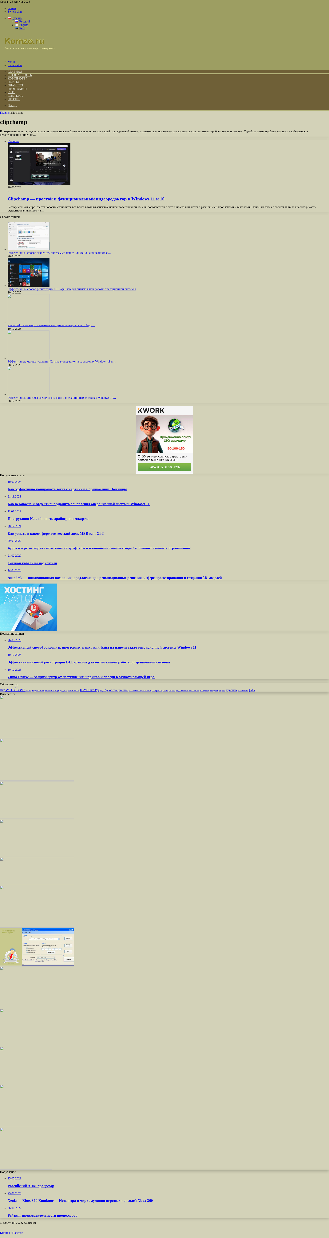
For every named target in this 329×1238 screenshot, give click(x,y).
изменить (73, 690)
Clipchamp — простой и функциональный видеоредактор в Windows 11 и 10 (86, 198)
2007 (2, 690)
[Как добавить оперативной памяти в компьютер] (37, 855)
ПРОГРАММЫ (17, 88)
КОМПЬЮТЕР (17, 78)
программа (193, 690)
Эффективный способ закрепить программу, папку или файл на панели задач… (59, 252)
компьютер (89, 689)
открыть (157, 690)
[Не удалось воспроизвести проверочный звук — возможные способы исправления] (37, 1007)
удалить (231, 690)
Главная (5, 112)
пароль (172, 690)
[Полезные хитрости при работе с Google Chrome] (37, 1083)
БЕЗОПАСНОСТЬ (20, 75)
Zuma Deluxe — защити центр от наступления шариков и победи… (51, 325)
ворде (58, 690)
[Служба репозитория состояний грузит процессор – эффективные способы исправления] (37, 779)
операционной (118, 690)
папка (165, 690)
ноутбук (104, 690)
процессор (204, 690)
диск (64, 690)
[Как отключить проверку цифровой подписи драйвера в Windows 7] (37, 1045)
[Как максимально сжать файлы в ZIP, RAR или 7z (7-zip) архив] (37, 817)
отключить (135, 690)
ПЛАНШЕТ (15, 85)
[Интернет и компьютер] (27, 55)
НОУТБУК (15, 82)
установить (243, 690)
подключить (182, 690)
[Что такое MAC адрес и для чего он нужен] (37, 964)
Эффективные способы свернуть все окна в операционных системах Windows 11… (62, 397)
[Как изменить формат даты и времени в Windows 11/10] (26, 1168)
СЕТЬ (11, 92)
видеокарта (38, 690)
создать (214, 690)
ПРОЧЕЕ (14, 99)
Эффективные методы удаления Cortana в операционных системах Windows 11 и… (62, 361)
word (28, 690)
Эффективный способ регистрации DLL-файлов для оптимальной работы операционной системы (72, 289)
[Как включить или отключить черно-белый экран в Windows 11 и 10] (37, 883)
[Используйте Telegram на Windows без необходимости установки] (37, 926)
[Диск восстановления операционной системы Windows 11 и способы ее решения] (37, 1125)
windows (15, 689)
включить (49, 690)
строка (222, 690)
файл (252, 690)
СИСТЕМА (15, 95)
